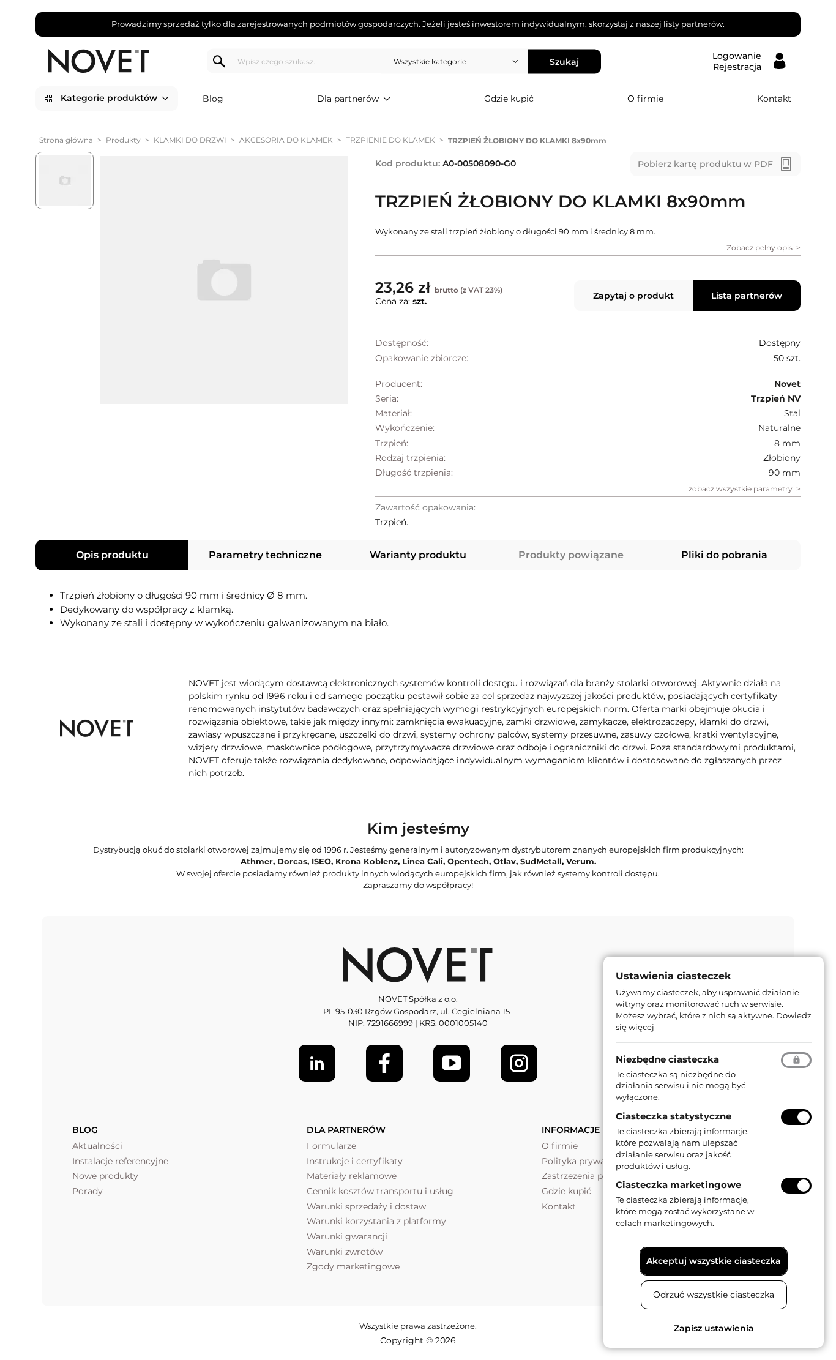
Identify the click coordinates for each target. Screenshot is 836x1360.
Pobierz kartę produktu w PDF (705, 164)
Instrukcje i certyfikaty (355, 1161)
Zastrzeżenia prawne (585, 1175)
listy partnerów (693, 24)
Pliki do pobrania (724, 555)
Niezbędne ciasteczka (667, 1059)
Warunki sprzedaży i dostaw (366, 1206)
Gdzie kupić (509, 98)
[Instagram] (519, 1063)
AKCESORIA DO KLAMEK (286, 139)
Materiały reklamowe (352, 1175)
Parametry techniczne (265, 555)
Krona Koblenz (366, 861)
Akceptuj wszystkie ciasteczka (713, 1260)
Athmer (257, 861)
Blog (213, 98)
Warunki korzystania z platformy (376, 1221)
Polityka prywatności (587, 1161)
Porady (87, 1191)
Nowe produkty (105, 1175)
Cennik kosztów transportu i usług (380, 1191)
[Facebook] (384, 1063)
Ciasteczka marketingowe (678, 1184)
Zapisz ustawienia (714, 1328)
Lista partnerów (746, 295)
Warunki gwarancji (347, 1236)
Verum (580, 861)
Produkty (123, 139)
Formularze (331, 1145)
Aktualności (97, 1145)
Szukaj (564, 61)
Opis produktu (112, 555)
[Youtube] (451, 1063)
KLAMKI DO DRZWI (190, 139)
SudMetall (541, 861)
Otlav (504, 861)
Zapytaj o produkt (633, 295)
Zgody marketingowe (353, 1266)
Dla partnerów (348, 98)
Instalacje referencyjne (120, 1161)
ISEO (321, 861)
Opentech (468, 861)
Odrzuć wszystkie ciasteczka (713, 1294)
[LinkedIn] (317, 1063)
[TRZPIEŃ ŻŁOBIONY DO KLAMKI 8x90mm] (224, 280)
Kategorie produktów (109, 97)
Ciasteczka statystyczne (673, 1116)
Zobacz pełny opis (759, 247)
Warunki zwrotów (345, 1251)
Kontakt (774, 98)
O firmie (645, 98)
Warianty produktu (418, 555)
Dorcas (292, 861)
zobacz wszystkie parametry (741, 488)
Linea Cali (422, 861)
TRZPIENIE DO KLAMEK (390, 139)
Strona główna (66, 139)
